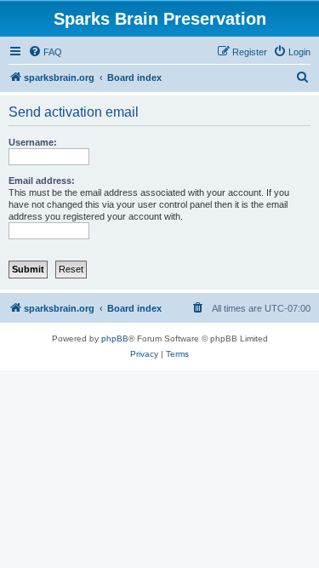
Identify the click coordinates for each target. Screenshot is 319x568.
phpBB (114, 338)
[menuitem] (45, 52)
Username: (33, 142)
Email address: (42, 180)
